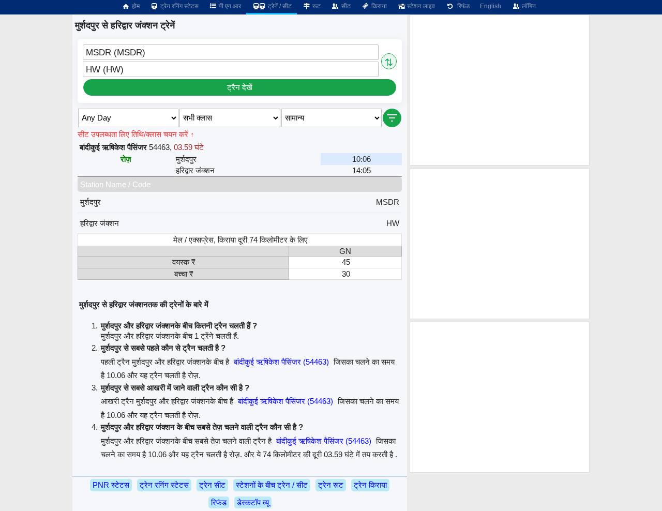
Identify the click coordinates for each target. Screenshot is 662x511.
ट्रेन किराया (370, 484)
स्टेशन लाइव (420, 6)
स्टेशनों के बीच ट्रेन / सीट (272, 484)
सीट (345, 6)
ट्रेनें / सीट (279, 6)
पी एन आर (229, 6)
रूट (316, 6)
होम (135, 6)
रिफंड (462, 6)
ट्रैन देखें (239, 87)
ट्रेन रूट (330, 484)
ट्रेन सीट (212, 484)
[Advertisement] (499, 90)
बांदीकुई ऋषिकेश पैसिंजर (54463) (281, 361)
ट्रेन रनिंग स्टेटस (179, 6)
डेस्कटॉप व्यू (253, 502)
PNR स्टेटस (111, 484)
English (490, 6)
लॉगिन (528, 6)
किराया (378, 6)
